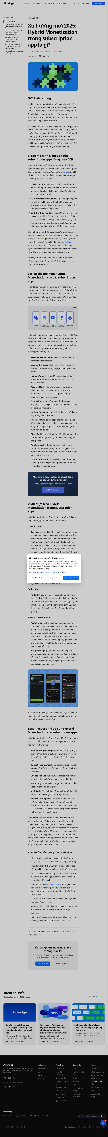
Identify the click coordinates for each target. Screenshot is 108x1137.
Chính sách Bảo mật (52, 572)
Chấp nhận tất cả (71, 578)
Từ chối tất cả (37, 578)
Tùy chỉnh (54, 578)
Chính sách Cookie (37, 572)
